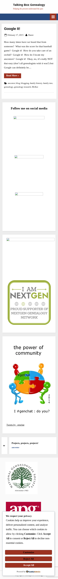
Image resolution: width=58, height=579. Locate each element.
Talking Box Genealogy (29, 4)
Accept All (28, 565)
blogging (25, 83)
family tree (48, 83)
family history (36, 83)
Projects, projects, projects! (22, 443)
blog (18, 83)
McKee (35, 87)
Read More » (13, 76)
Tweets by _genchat (15, 425)
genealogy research (22, 87)
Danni (31, 35)
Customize (28, 552)
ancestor (11, 83)
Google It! (12, 29)
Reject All (28, 559)
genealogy (8, 87)
